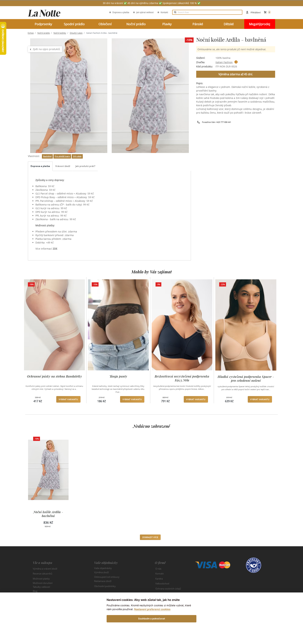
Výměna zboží (101, 572)
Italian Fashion (224, 62)
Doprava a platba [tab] (40, 166)
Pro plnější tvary (62, 156)
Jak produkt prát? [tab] (85, 166)
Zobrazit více (150, 537)
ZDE (55, 248)
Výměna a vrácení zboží (45, 568)
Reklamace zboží (102, 581)
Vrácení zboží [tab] (62, 166)
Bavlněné (47, 156)
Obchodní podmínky (105, 586)
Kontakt (164, 12)
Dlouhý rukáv (76, 33)
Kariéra (159, 578)
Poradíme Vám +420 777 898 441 (216, 122)
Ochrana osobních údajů (168, 588)
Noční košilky (59, 33)
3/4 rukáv (77, 156)
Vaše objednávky (103, 568)
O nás (158, 568)
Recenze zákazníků (42, 573)
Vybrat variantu (68, 399)
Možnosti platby (41, 578)
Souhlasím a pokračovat (151, 618)
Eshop (31, 33)
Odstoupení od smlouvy (106, 576)
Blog (35, 591)
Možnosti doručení (42, 583)
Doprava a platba (120, 12)
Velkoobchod (162, 583)
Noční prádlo (43, 33)
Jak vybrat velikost (145, 12)
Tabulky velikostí (41, 586)
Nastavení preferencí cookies (152, 609)
